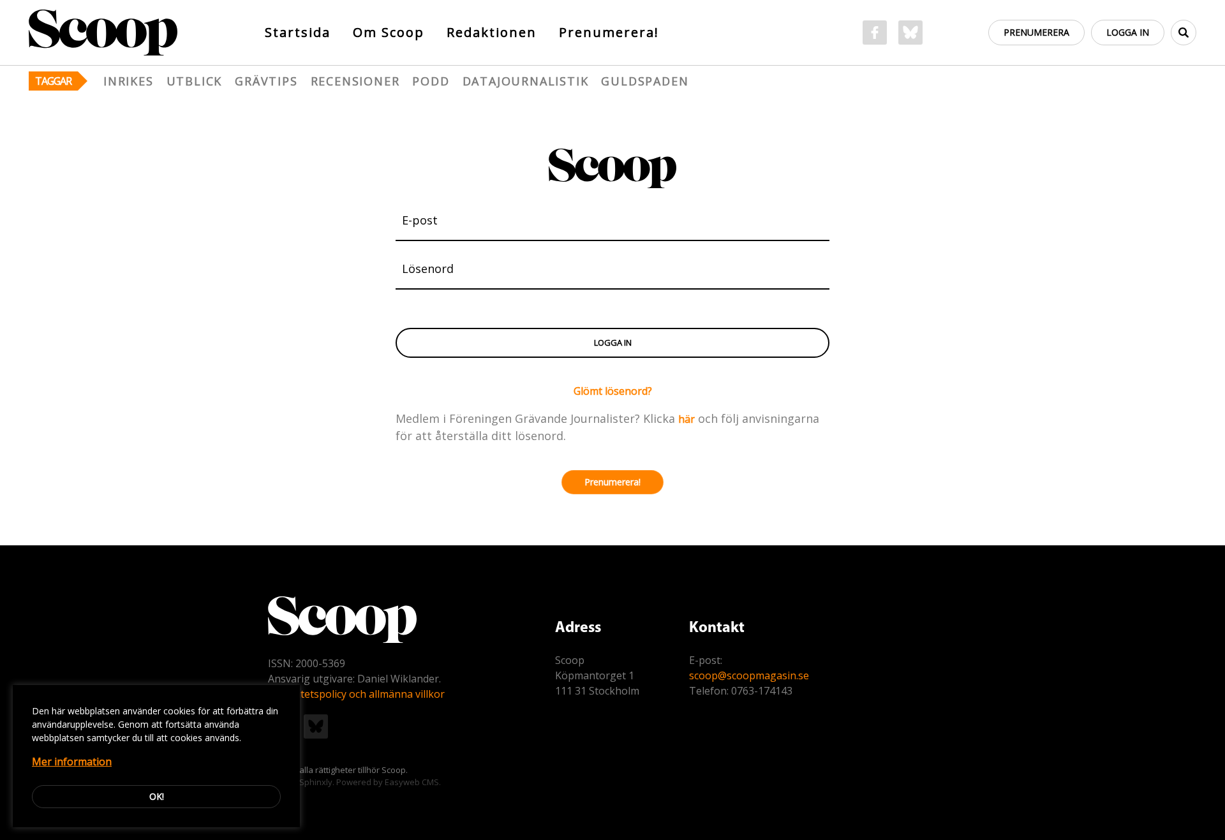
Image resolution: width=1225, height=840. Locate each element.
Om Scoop (388, 32)
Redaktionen (492, 32)
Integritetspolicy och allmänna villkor (356, 694)
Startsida (297, 32)
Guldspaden (644, 81)
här (686, 419)
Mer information (72, 762)
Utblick (195, 81)
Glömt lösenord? (613, 391)
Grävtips (266, 81)
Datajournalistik (526, 81)
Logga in (1127, 32)
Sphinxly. (316, 782)
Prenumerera (1036, 32)
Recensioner (355, 81)
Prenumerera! (609, 32)
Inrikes (128, 81)
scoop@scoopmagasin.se (749, 675)
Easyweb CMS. (413, 782)
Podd (430, 81)
